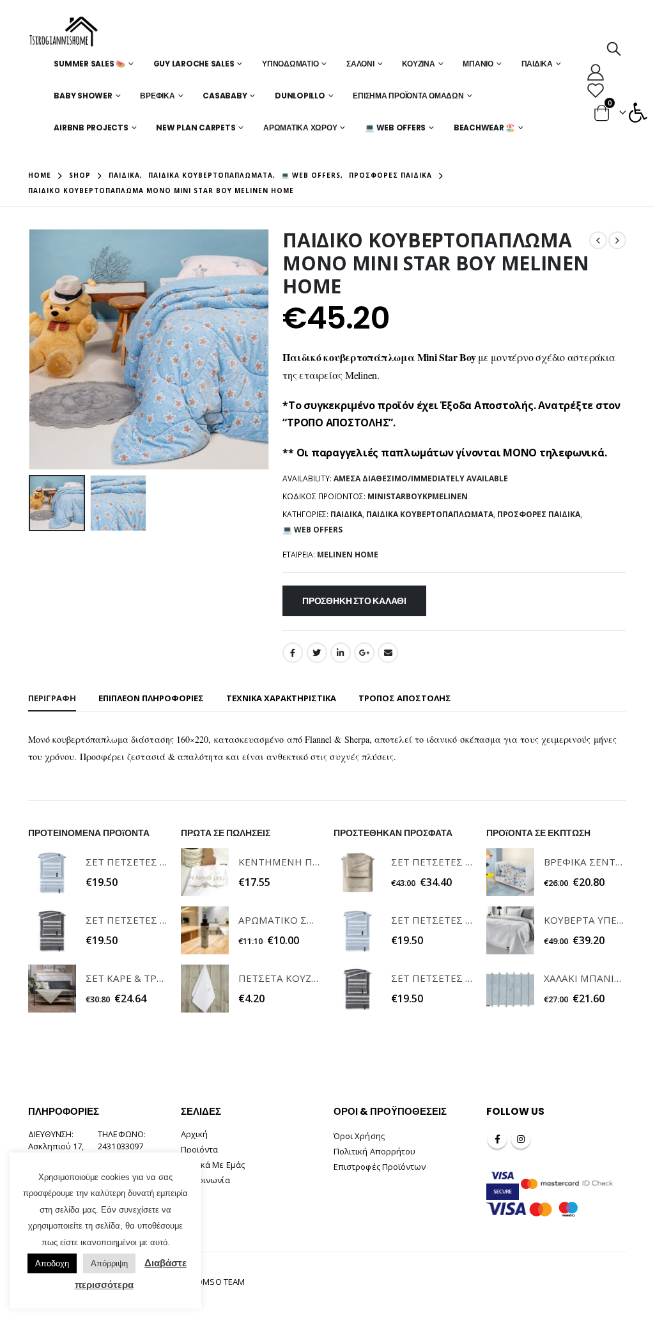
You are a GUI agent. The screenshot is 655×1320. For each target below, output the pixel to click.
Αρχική (194, 1134)
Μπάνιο (478, 63)
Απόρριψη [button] (109, 1263)
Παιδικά (537, 63)
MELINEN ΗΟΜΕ (347, 554)
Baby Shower (83, 95)
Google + (364, 652)
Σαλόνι (360, 63)
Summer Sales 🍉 (89, 63)
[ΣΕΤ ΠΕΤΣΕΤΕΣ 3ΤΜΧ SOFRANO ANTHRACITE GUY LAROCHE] (52, 930)
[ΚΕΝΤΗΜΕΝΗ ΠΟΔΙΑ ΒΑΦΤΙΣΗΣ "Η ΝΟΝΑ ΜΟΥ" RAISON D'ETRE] (205, 872)
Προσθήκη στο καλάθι (354, 600)
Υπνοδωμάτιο (290, 63)
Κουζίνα (418, 63)
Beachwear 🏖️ (484, 127)
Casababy (225, 95)
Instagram (520, 1139)
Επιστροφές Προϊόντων (380, 1166)
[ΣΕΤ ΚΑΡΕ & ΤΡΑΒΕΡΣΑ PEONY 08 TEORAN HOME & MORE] (52, 989)
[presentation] (31, 349)
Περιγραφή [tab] (52, 698)
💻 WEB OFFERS (395, 127)
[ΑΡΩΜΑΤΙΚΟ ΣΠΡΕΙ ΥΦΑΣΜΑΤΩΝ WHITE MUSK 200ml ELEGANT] (205, 930)
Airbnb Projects (91, 127)
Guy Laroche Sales (194, 63)
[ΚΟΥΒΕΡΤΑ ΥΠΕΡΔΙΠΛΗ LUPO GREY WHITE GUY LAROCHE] (510, 930)
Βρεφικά (157, 95)
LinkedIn (340, 652)
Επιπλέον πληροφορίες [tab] (151, 698)
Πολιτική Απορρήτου (374, 1151)
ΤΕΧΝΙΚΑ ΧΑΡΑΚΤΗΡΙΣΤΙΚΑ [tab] (281, 698)
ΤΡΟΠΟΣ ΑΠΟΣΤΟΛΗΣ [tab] (404, 698)
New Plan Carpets (195, 127)
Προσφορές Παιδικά (538, 514)
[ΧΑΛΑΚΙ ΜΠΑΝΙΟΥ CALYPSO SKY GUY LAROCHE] (510, 989)
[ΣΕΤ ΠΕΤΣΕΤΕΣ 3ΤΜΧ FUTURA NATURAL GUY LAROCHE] (357, 872)
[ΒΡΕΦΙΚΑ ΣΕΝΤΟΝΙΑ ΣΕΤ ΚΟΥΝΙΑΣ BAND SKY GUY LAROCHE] (510, 872)
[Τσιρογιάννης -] (63, 32)
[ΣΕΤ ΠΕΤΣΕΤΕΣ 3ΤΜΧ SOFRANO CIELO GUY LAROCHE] (52, 872)
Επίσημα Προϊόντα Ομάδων (408, 95)
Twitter (317, 652)
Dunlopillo (300, 95)
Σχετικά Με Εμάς (213, 1164)
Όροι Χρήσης (359, 1136)
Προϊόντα (200, 1149)
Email (388, 652)
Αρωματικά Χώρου (300, 127)
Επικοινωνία (205, 1180)
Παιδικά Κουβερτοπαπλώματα (429, 514)
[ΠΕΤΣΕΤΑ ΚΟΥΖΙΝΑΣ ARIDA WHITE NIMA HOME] (205, 989)
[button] (637, 112)
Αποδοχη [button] (52, 1263)
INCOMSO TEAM (214, 1281)
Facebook (292, 652)
